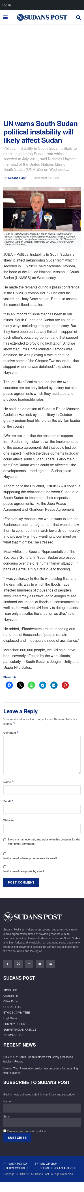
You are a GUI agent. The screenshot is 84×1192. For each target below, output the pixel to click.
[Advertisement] (42, 70)
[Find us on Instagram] (29, 964)
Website (8, 820)
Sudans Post (17, 178)
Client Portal (10, 995)
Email (8, 801)
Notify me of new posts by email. (24, 871)
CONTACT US (12, 1007)
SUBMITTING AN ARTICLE (19, 1029)
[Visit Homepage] (42, 17)
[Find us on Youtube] (40, 964)
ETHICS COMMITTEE (16, 1012)
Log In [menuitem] (6, 5)
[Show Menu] (5, 17)
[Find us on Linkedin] (50, 964)
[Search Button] (78, 17)
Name (8, 782)
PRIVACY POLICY (14, 1024)
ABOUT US (10, 990)
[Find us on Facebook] (7, 964)
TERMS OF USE (13, 1035)
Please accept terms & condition (26, 1131)
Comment (11, 732)
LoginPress (10, 1018)
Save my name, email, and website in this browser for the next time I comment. (44, 841)
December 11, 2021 (46, 178)
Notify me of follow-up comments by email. (30, 858)
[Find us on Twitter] (18, 964)
